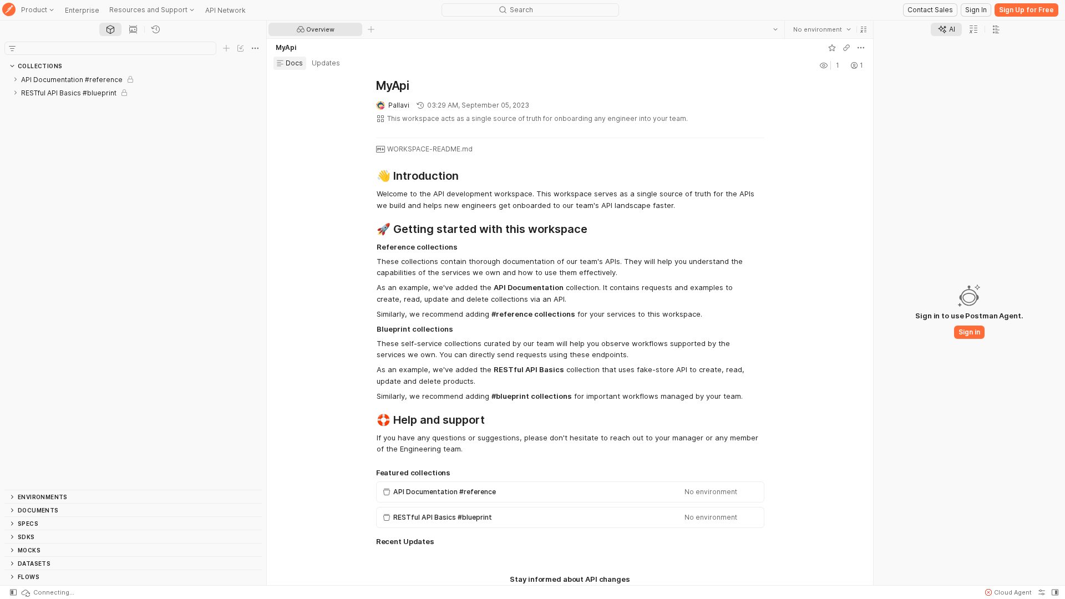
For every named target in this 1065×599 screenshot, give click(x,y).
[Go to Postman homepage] (9, 10)
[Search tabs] (775, 29)
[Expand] (15, 79)
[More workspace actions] (860, 47)
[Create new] (226, 48)
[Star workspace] (832, 47)
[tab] (110, 29)
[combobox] (822, 29)
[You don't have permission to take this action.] (371, 29)
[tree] (133, 281)
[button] (863, 29)
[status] (47, 592)
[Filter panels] (12, 48)
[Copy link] (846, 47)
